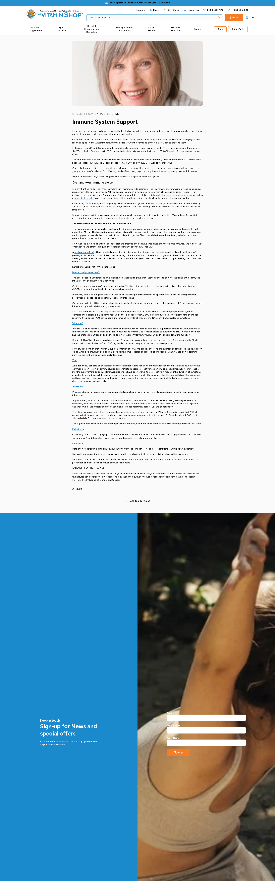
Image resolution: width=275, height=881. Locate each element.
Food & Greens (152, 29)
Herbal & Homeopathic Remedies (91, 29)
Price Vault (238, 29)
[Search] (219, 17)
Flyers (156, 10)
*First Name (173, 725)
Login (235, 17)
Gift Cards (173, 10)
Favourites (193, 10)
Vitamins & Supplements (36, 29)
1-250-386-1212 (215, 10)
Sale (220, 29)
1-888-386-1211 (240, 10)
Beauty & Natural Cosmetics (125, 29)
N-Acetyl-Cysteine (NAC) (86, 272)
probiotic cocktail (84, 252)
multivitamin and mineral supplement (174, 195)
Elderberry (78, 429)
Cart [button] (247, 17)
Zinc (74, 360)
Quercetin (78, 443)
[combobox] (154, 17)
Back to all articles (139, 500)
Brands (197, 29)
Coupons (140, 10)
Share (79, 488)
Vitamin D (77, 386)
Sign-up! (178, 752)
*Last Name (173, 738)
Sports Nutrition (62, 29)
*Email (170, 713)
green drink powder (84, 198)
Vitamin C (77, 323)
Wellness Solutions (176, 29)
